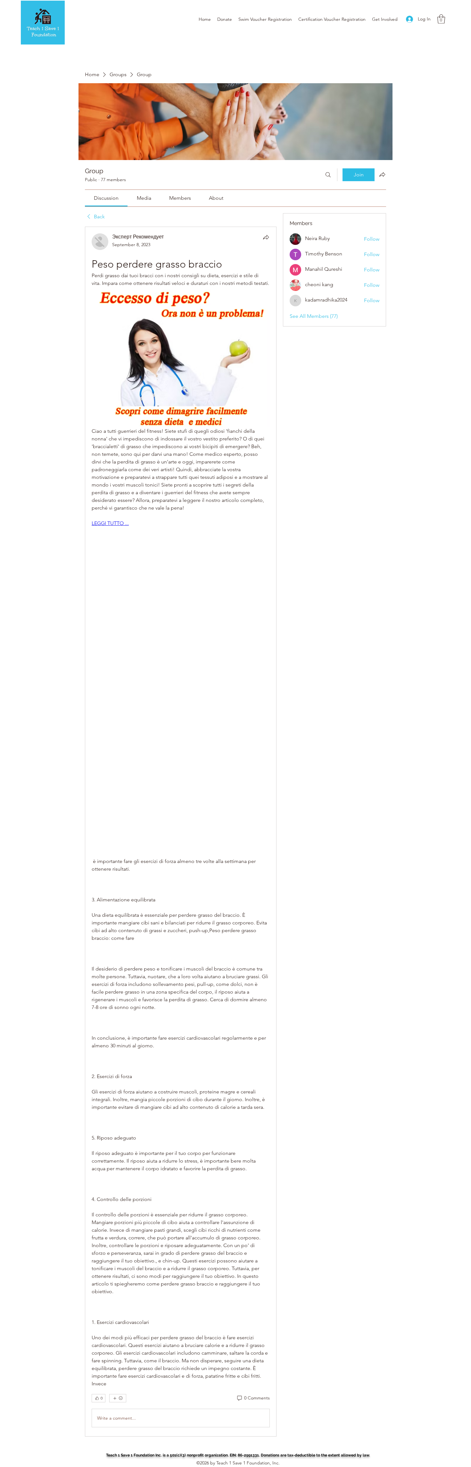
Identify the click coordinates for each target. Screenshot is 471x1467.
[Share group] (382, 174)
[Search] (328, 174)
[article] (181, 832)
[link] (106, 198)
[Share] (266, 237)
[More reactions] (117, 1398)
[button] (441, 19)
